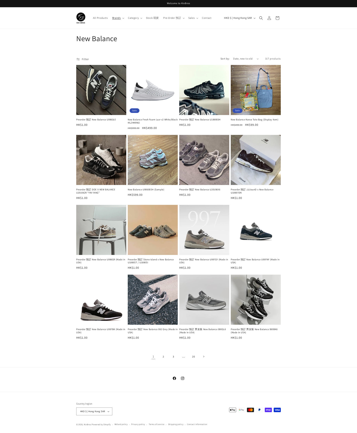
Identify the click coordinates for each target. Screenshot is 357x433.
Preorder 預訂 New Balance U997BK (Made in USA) (100, 331)
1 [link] (153, 356)
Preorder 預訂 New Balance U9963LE (96, 119)
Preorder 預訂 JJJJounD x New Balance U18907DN (252, 191)
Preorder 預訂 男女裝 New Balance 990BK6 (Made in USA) (254, 331)
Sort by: (225, 58)
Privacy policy (138, 424)
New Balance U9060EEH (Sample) (146, 189)
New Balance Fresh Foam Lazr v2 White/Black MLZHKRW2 (153, 121)
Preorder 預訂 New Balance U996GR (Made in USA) (100, 261)
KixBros (87, 424)
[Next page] (204, 356)
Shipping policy (176, 424)
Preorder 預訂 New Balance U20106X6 (199, 189)
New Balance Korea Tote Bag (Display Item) (255, 119)
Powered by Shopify (101, 424)
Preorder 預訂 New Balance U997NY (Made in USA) (255, 261)
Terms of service (156, 424)
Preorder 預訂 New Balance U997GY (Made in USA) (203, 261)
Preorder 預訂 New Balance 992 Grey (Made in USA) (153, 331)
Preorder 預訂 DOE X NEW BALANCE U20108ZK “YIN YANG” (95, 191)
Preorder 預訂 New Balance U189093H (199, 119)
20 (193, 356)
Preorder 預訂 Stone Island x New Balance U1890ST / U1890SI (151, 261)
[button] (118, 18)
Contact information (197, 424)
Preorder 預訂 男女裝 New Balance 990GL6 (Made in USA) (202, 331)
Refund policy (121, 424)
